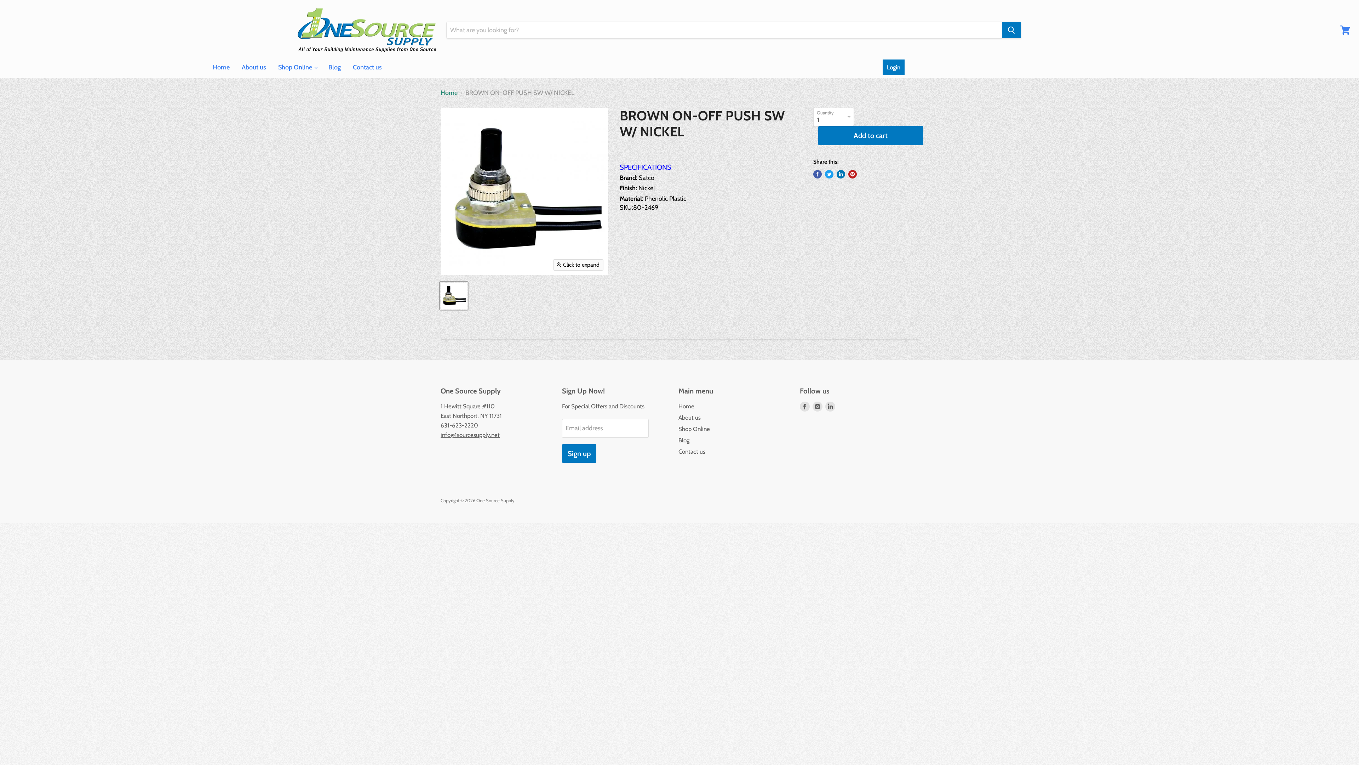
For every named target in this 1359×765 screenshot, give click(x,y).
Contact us (367, 67)
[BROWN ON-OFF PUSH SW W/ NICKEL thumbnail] (454, 296)
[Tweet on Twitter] (829, 174)
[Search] (1011, 30)
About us (254, 67)
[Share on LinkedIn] (841, 174)
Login (893, 67)
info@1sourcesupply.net (470, 434)
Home (221, 67)
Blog (334, 67)
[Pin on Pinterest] (852, 174)
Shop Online (296, 67)
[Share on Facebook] (817, 174)
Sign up (579, 453)
